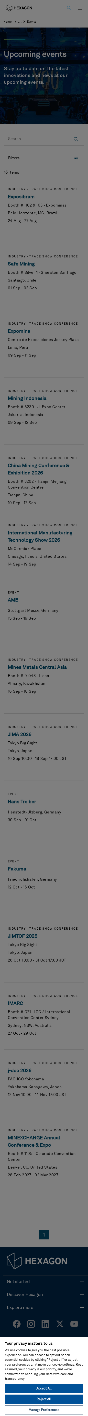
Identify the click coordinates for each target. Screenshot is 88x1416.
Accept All (44, 1388)
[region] (44, 1376)
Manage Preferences (44, 1410)
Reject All (44, 1399)
